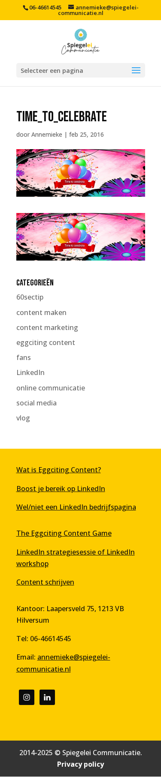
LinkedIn (30, 372)
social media (36, 403)
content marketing (47, 327)
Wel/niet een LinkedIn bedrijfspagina (76, 507)
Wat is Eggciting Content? (58, 469)
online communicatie (50, 388)
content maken (41, 312)
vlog (23, 418)
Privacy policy (80, 764)
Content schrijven (45, 582)
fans (23, 357)
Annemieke (46, 134)
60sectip (29, 297)
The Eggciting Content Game (64, 533)
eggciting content (45, 342)
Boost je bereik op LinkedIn (60, 488)
